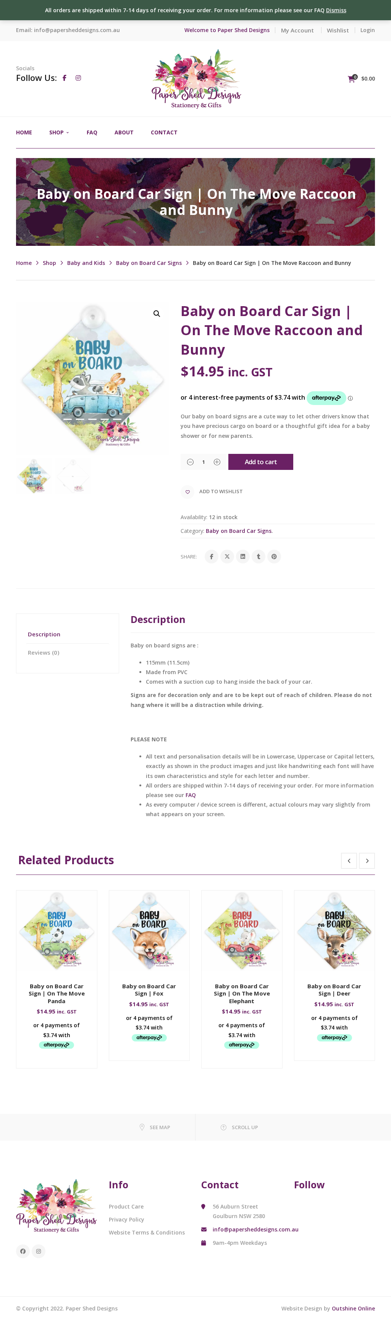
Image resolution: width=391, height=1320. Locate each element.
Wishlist (338, 30)
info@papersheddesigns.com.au (77, 30)
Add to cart (261, 461)
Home (24, 262)
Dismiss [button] (336, 10)
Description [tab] (44, 634)
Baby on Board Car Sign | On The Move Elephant (242, 993)
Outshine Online (353, 1308)
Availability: (194, 517)
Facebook (23, 1251)
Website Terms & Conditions (147, 1232)
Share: (189, 556)
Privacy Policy (126, 1219)
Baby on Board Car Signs (149, 262)
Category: (192, 530)
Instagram (38, 1251)
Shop (49, 262)
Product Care (126, 1206)
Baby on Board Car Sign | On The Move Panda (57, 993)
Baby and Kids (86, 262)
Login (367, 30)
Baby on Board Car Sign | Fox (149, 989)
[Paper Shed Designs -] (196, 78)
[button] (157, 314)
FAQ (191, 795)
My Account (297, 30)
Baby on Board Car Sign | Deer (334, 989)
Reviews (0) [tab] (43, 652)
